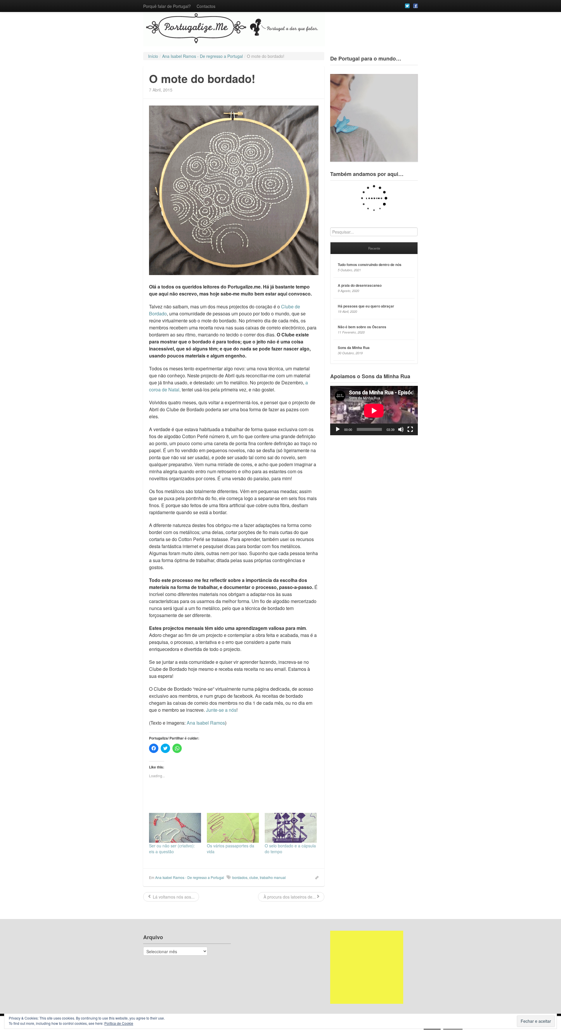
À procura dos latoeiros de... (289, 897)
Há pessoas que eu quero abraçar (366, 306)
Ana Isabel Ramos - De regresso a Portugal (189, 877)
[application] (374, 410)
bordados (239, 877)
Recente (374, 248)
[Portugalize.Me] (280, 29)
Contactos (206, 6)
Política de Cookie (118, 1023)
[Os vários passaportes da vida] (233, 828)
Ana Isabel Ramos (206, 722)
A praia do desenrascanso (360, 285)
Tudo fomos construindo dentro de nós (369, 264)
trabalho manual (273, 877)
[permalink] (314, 877)
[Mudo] (401, 429)
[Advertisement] (366, 967)
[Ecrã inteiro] (410, 429)
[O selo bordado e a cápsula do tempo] (291, 828)
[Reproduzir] (338, 429)
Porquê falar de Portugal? (167, 6)
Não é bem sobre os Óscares (362, 326)
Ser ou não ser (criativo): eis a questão (172, 848)
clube (253, 877)
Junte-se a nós (221, 709)
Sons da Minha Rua (354, 347)
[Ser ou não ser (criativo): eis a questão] (175, 828)
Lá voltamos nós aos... (173, 897)
